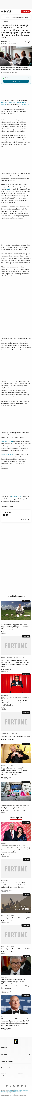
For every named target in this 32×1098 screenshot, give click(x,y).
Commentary (5, 733)
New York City (19, 657)
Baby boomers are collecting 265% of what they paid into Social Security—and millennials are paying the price (15, 885)
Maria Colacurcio (8, 739)
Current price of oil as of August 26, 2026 (16, 918)
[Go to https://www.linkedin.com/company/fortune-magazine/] (14, 1086)
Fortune (13, 496)
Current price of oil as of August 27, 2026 (15, 949)
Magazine (4, 695)
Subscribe (26, 11)
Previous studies (7, 441)
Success (4, 622)
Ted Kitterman (7, 810)
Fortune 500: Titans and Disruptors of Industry (15, 698)
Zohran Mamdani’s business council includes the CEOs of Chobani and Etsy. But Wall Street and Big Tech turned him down (15, 663)
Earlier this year (7, 454)
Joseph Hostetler (8, 921)
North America (6, 657)
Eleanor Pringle (7, 991)
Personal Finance (7, 915)
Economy (4, 880)
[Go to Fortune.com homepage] (8, 11)
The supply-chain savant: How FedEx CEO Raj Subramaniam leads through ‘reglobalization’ (14, 703)
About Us (3, 1073)
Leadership (6, 22)
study (8, 189)
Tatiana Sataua (7, 669)
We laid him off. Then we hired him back (15, 736)
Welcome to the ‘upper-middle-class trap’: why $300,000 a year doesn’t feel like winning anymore (15, 627)
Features (18, 496)
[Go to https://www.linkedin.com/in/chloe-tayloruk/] (4, 515)
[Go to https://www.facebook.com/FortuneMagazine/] (7, 1086)
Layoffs (15, 733)
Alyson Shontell (7, 708)
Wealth (12, 622)
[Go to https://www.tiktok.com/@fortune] (22, 1086)
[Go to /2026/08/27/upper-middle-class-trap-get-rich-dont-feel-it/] (16, 610)
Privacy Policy (16, 1090)
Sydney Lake (7, 855)
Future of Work (7, 803)
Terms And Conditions (22, 1076)
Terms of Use (10, 1090)
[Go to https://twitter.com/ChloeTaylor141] (7, 515)
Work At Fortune (5, 1076)
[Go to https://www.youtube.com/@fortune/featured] (25, 1086)
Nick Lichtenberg (8, 632)
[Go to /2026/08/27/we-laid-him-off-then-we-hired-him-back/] (16, 721)
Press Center (20, 1073)
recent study (24, 104)
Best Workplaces (21, 803)
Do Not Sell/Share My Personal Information (14, 1091)
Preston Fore (7, 777)
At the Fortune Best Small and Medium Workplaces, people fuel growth (15, 807)
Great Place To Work (20, 810)
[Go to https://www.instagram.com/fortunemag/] (18, 1086)
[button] (7, 41)
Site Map (3, 1079)
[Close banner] (28, 78)
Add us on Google (16, 81)
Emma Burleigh (7, 1028)
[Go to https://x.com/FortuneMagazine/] (10, 1086)
